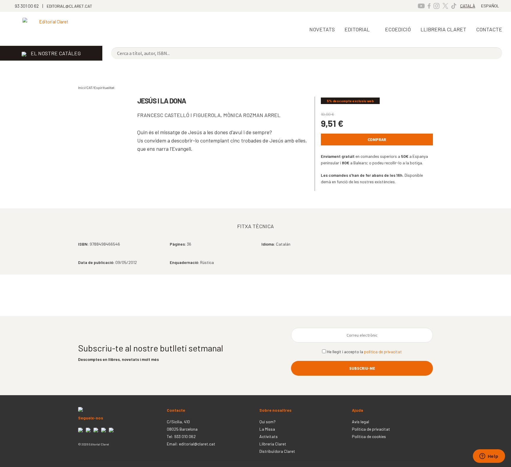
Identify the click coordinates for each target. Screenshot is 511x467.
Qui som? (267, 421)
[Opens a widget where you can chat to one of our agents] (489, 456)
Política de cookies (369, 436)
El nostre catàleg (56, 53)
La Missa (267, 429)
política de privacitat (383, 351)
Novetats (322, 29)
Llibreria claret (443, 29)
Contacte (489, 29)
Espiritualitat (104, 87)
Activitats (268, 436)
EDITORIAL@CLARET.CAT (69, 6)
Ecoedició (398, 29)
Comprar (377, 139)
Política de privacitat (371, 429)
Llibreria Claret (272, 443)
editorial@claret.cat (197, 443)
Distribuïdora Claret (277, 451)
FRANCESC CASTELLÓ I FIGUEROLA (179, 115)
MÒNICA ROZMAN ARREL (251, 115)
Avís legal (360, 421)
